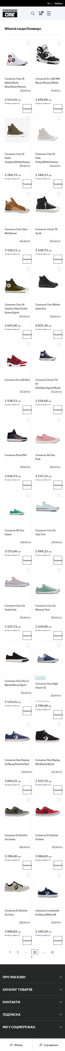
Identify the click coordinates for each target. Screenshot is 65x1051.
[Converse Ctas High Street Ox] (47, 657)
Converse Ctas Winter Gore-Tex (47, 306)
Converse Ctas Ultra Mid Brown (16, 231)
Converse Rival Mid (16, 455)
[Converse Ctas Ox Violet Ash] (17, 582)
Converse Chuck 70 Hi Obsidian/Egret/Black (47, 383)
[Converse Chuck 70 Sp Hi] (47, 205)
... (26, 951)
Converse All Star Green (14, 532)
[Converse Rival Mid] (17, 431)
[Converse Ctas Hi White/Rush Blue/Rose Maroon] (17, 55)
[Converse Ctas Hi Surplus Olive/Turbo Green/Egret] (17, 281)
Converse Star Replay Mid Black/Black (47, 762)
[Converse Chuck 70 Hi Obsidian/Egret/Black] (47, 356)
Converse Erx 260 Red (17, 379)
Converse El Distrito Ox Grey (16, 912)
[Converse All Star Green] (17, 506)
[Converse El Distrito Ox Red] (47, 811)
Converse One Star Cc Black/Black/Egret (17, 683)
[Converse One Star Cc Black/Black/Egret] (17, 657)
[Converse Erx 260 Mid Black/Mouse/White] (47, 55)
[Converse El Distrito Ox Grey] (17, 887)
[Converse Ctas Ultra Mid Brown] (17, 205)
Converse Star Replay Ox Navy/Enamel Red (17, 762)
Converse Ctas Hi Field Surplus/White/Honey (17, 158)
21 (52, 951)
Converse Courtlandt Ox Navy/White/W (47, 912)
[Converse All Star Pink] (47, 431)
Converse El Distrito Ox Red (46, 837)
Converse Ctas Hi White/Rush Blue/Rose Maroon (15, 82)
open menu (48, 13)
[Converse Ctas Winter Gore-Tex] (47, 281)
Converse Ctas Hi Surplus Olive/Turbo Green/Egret (16, 308)
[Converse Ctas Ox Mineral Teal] (47, 582)
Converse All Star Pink (45, 457)
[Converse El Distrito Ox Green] (17, 811)
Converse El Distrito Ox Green (16, 837)
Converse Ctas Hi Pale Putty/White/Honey (46, 158)
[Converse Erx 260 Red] (17, 356)
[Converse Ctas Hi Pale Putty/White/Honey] (47, 130)
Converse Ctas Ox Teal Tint (45, 532)
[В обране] (28, 55)
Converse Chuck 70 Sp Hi (46, 231)
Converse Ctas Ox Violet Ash (15, 607)
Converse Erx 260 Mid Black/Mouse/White (47, 80)
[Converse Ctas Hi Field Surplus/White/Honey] (17, 130)
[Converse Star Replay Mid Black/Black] (47, 736)
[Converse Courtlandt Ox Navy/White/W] (47, 887)
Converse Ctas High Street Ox (46, 685)
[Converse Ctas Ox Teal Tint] (47, 506)
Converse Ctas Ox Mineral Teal (45, 607)
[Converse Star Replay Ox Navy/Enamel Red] (17, 736)
